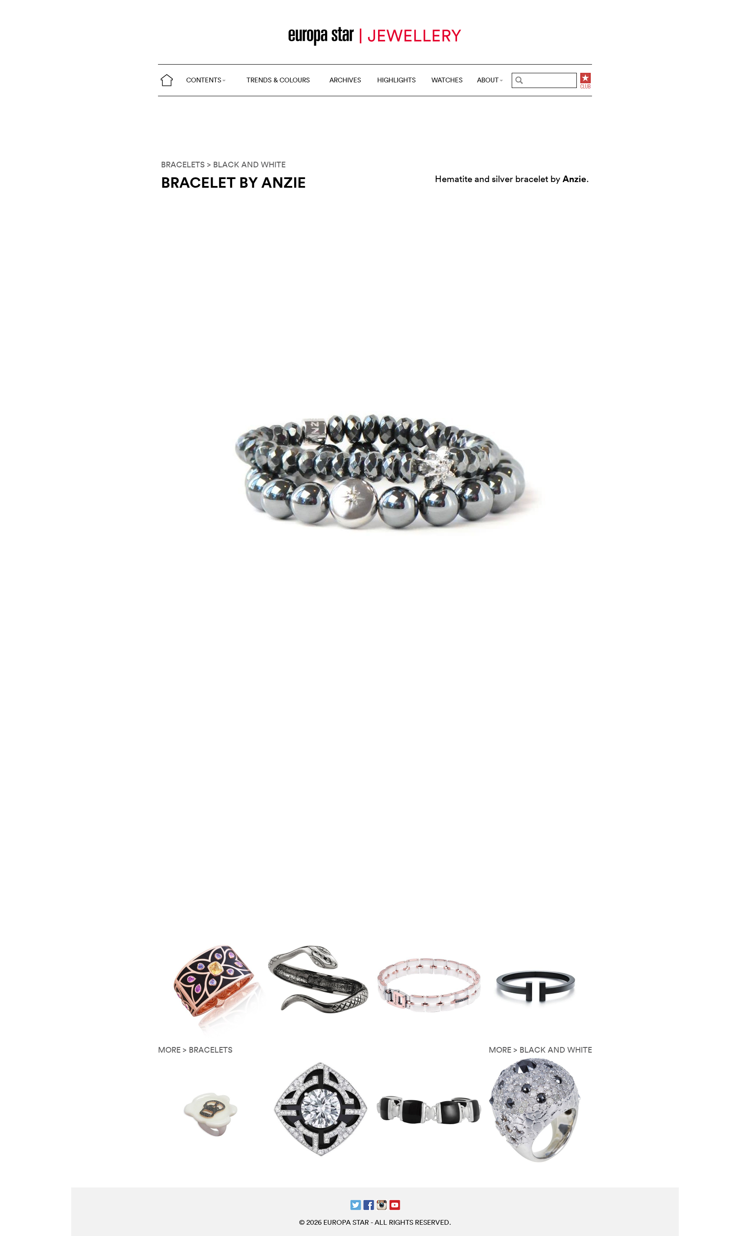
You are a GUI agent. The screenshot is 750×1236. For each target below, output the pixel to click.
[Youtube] (394, 1204)
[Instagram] (381, 1204)
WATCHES (447, 80)
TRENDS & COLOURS (278, 80)
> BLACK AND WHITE (246, 165)
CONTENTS (203, 80)
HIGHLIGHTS (396, 80)
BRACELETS (183, 165)
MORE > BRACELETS (195, 1050)
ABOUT (488, 80)
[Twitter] (355, 1204)
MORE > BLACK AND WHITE (540, 1050)
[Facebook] (368, 1204)
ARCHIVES (345, 80)
